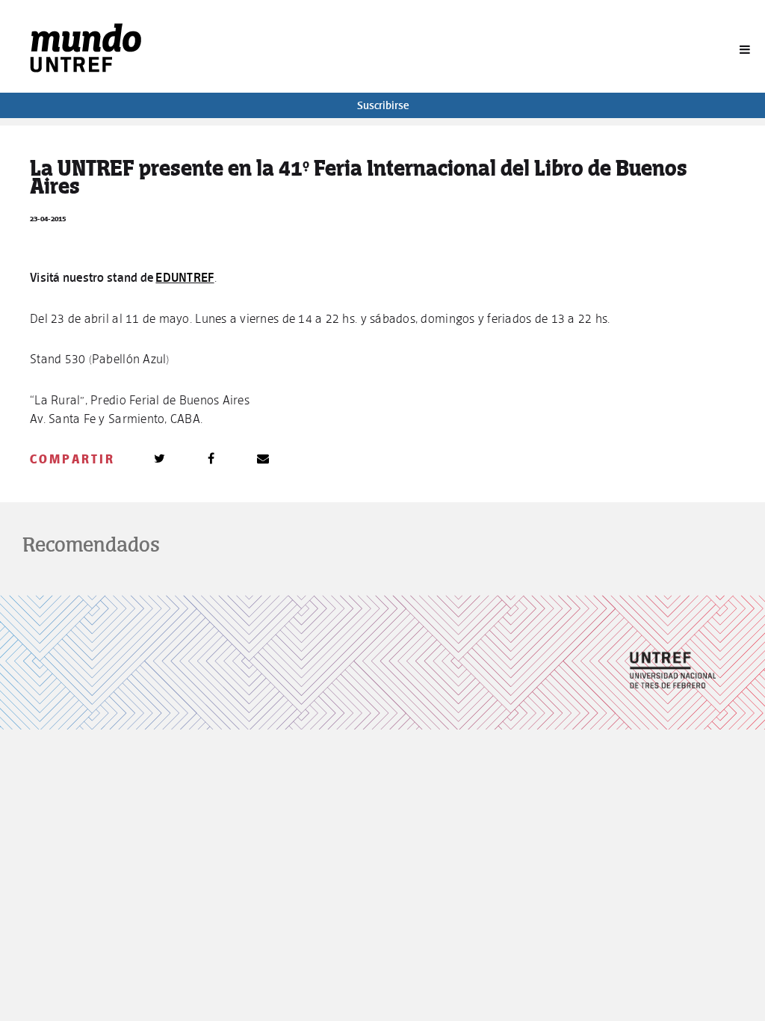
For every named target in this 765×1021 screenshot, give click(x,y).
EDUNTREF (184, 277)
